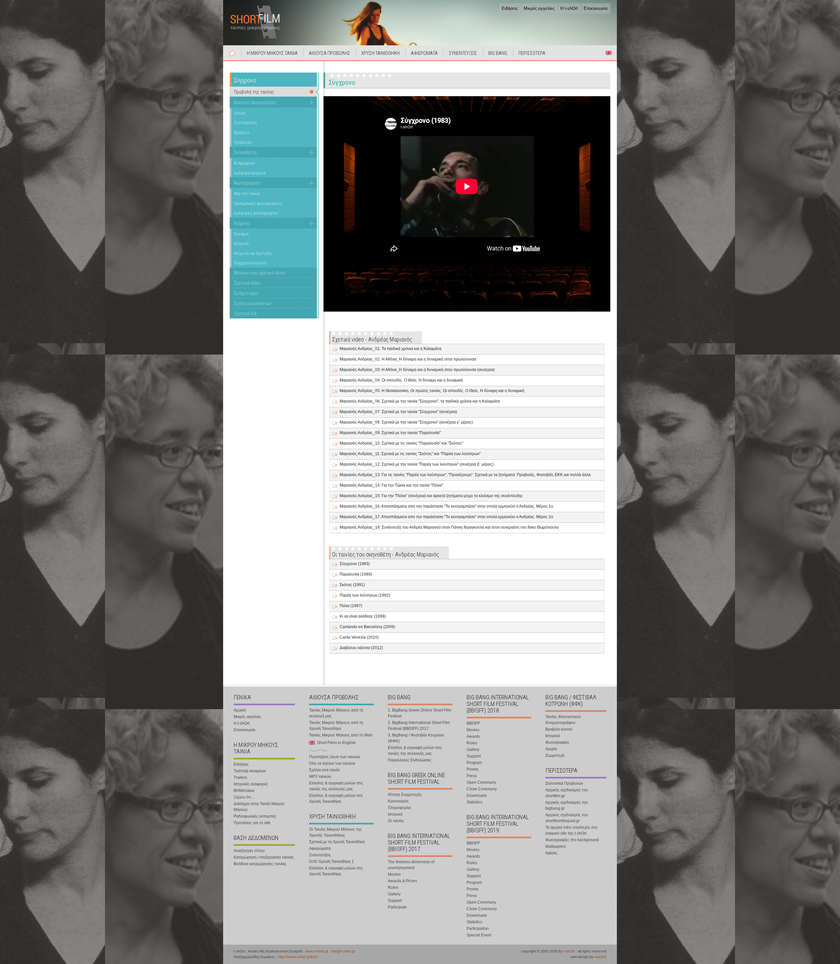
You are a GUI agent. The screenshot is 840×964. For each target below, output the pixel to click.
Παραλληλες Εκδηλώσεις (409, 760)
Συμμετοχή (554, 755)
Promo (472, 769)
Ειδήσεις (510, 8)
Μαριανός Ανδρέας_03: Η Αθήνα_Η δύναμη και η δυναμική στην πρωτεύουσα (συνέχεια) (417, 369)
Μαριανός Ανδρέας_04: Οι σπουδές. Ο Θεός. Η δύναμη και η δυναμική (401, 380)
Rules (393, 887)
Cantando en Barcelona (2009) (367, 626)
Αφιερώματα (320, 848)
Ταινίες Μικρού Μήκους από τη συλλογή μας (336, 713)
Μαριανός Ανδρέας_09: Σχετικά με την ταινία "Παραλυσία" (390, 432)
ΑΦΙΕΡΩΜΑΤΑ (424, 53)
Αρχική (232, 52)
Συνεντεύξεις (320, 855)
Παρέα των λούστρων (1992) (365, 595)
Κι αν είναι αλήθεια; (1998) (363, 616)
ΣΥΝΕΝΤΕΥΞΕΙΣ (463, 53)
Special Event (479, 935)
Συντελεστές (245, 122)
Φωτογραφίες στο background (572, 840)
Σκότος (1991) (352, 584)
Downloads (477, 795)
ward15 (600, 957)
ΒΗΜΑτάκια (244, 790)
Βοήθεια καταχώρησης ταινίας (260, 864)
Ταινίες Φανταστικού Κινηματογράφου (563, 719)
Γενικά (239, 113)
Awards (473, 736)
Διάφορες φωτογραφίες (256, 212)
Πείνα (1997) (351, 605)
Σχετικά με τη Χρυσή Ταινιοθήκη (337, 842)
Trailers (240, 777)
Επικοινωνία (596, 8)
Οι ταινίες (396, 821)
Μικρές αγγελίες (539, 8)
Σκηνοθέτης (245, 152)
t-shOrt (569, 951)
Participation (478, 928)
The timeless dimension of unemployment (411, 865)
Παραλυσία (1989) (356, 574)
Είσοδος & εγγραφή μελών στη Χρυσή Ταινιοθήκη (336, 798)
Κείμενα (241, 223)
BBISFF (473, 723)
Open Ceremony (481, 782)
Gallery (394, 894)
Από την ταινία (247, 193)
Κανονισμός (398, 801)
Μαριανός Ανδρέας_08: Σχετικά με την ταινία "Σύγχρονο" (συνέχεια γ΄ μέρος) (406, 422)
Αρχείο (551, 749)
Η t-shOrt (569, 8)
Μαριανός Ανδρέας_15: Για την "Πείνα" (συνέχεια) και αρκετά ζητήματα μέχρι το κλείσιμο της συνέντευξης (431, 495)
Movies (394, 874)
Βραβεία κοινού (559, 729)
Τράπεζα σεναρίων (250, 771)
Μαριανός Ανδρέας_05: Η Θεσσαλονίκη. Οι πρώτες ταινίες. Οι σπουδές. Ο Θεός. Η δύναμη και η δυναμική (432, 390)
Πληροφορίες (399, 807)
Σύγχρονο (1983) (355, 563)
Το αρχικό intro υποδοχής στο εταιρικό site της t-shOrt (571, 830)
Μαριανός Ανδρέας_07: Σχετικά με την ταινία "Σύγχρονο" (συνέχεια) (398, 411)
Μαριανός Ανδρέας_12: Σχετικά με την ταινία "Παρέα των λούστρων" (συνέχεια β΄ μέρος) (417, 464)
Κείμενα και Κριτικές (253, 253)
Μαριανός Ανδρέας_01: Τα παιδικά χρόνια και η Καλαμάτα (390, 348)
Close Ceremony (482, 789)
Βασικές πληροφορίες (255, 102)
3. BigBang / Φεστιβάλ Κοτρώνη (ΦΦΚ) (416, 738)
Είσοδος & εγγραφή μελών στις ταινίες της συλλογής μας (336, 786)
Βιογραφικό (244, 163)
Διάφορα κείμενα (249, 172)
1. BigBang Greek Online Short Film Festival (419, 713)
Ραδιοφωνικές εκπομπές (255, 816)
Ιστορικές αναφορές (251, 784)
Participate (397, 907)
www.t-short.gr (316, 951)
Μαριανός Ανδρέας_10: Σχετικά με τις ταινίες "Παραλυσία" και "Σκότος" (401, 443)
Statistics (474, 802)
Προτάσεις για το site (252, 823)
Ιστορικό (241, 243)
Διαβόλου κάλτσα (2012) (361, 648)
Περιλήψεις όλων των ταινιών (334, 757)
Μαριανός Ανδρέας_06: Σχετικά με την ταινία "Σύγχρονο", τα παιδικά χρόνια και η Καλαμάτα (420, 401)
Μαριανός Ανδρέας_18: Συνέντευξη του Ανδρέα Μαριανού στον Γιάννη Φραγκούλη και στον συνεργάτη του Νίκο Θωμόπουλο (449, 527)
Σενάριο (241, 233)
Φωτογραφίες (247, 183)
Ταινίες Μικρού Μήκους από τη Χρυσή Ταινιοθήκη (336, 725)
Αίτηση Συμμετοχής (405, 794)
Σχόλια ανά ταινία (324, 770)
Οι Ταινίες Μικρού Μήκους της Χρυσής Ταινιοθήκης (335, 832)
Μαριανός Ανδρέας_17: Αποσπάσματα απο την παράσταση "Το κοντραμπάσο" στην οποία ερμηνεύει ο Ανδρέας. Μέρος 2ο (446, 517)
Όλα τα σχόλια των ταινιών (332, 763)
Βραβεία (241, 132)
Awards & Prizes (402, 881)
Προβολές (243, 142)
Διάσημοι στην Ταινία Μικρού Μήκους (259, 806)
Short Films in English (608, 52)
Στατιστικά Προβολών (564, 783)
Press (472, 776)
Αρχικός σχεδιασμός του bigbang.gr (566, 805)
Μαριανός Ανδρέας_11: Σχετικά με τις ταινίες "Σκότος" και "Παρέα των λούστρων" (410, 453)
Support (395, 900)
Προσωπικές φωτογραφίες (258, 203)
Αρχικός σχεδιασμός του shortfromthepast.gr (566, 818)
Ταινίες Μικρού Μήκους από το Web (340, 735)
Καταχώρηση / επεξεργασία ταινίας (264, 857)
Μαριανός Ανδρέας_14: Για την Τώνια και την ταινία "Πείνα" (391, 485)
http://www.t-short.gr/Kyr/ (298, 957)
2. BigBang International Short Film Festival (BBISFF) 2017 (419, 725)
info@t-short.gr (343, 951)
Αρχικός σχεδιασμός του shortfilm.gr (566, 793)
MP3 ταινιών (320, 776)
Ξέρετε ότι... (244, 797)
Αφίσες (551, 853)
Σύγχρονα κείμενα (250, 262)
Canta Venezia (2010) (359, 637)
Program (474, 762)
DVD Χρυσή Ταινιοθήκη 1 (331, 861)
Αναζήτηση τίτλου (249, 850)
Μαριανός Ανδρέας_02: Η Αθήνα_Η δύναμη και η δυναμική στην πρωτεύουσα (408, 359)
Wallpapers (555, 846)
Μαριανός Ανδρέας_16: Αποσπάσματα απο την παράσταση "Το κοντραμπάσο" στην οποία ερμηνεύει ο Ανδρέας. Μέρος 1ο (446, 506)
